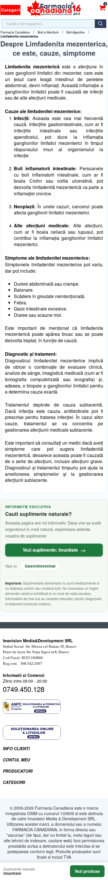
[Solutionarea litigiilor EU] (54, 732)
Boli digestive (76, 32)
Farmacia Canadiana (15, 32)
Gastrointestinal (40, 566)
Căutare (100, 23)
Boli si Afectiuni (48, 32)
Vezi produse (87, 871)
